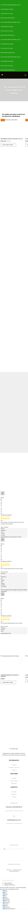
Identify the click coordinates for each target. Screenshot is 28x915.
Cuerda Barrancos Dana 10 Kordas (10, 675)
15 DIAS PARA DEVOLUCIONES (7, 9)
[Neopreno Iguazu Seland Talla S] (12, 127)
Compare (20, 128)
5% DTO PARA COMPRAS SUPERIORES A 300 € (11, 4)
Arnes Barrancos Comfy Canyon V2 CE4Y (11, 537)
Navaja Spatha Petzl (6, 633)
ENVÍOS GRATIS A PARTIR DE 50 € (8, 17)
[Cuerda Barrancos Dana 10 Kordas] (12, 663)
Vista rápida (20, 125)
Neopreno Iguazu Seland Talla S (12, 138)
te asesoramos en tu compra (7, 13)
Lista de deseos (20, 121)
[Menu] (25, 75)
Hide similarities (8, 883)
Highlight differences (9, 885)
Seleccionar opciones (7, 144)
